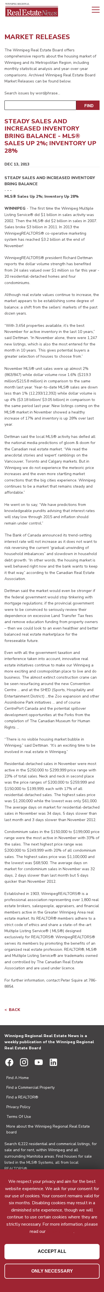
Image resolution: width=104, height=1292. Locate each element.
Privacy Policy (18, 1107)
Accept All (52, 1251)
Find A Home (17, 1077)
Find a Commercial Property (30, 1087)
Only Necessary (52, 1271)
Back (14, 1009)
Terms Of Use (18, 1116)
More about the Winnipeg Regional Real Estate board (48, 1129)
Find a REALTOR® (22, 1097)
